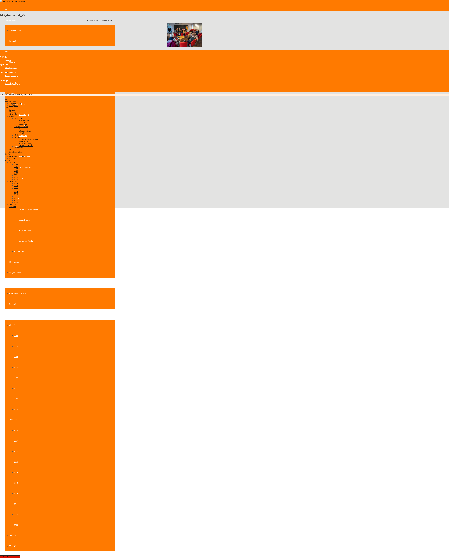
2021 (16, 388)
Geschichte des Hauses (17, 294)
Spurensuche (19, 251)
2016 (16, 451)
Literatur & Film (25, 167)
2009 (16, 525)
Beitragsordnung (10, 76)
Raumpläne (13, 304)
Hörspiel (22, 178)
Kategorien (13, 41)
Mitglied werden (15, 273)
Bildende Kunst (20, 118)
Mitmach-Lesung (25, 220)
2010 (16, 515)
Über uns (12, 73)
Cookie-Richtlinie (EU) (12, 84)
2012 (16, 494)
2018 (16, 430)
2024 (16, 357)
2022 (16, 378)
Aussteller (8, 68)
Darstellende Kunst (21, 127)
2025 (16, 346)
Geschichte (13, 83)
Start (6, 9)
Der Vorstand (14, 262)
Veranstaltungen (10, 20)
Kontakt (12, 62)
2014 (16, 472)
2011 (16, 504)
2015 (16, 462)
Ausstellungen (24, 115)
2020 (16, 399)
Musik (16, 135)
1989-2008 (13, 536)
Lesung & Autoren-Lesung (29, 209)
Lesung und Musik (26, 241)
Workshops (23, 136)
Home (86, 20)
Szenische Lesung (25, 230)
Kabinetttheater (24, 129)
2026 (16, 336)
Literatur (17, 137)
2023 (16, 367)
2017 (16, 441)
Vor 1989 (12, 546)
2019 (16, 409)
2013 (16, 483)
